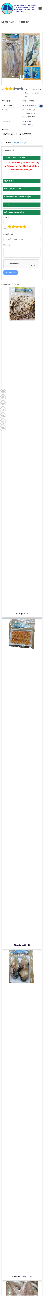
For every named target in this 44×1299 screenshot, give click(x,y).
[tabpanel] (21, 213)
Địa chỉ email (8, 234)
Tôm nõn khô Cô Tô (22, 945)
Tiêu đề (6, 217)
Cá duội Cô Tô (22, 614)
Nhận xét (6, 245)
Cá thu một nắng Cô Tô (21, 1276)
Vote (5, 228)
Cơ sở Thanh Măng (29, 105)
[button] (14, 88)
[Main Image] (22, 77)
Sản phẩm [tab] (6, 143)
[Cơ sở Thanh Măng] (40, 106)
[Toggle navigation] (40, 8)
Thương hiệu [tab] (20, 143)
